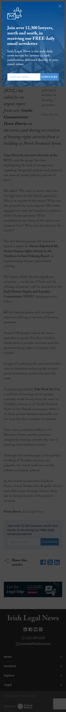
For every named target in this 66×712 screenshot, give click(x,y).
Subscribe (49, 76)
